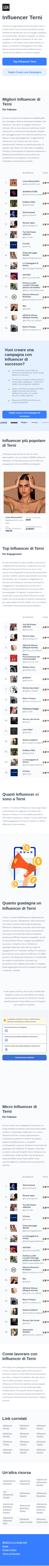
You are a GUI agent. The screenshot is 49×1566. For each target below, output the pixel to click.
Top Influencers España (8, 1495)
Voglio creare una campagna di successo (24, 414)
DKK (42, 1078)
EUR (6, 1078)
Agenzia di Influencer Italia (8, 1521)
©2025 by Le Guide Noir (14, 1543)
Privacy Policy (9, 1550)
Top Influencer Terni (24, 61)
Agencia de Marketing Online (25, 1509)
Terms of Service (11, 1554)
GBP (13, 1078)
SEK (35, 1078)
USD (20, 1078)
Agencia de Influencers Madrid (42, 1483)
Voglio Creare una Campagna (24, 72)
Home (5, 1546)
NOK (28, 1078)
